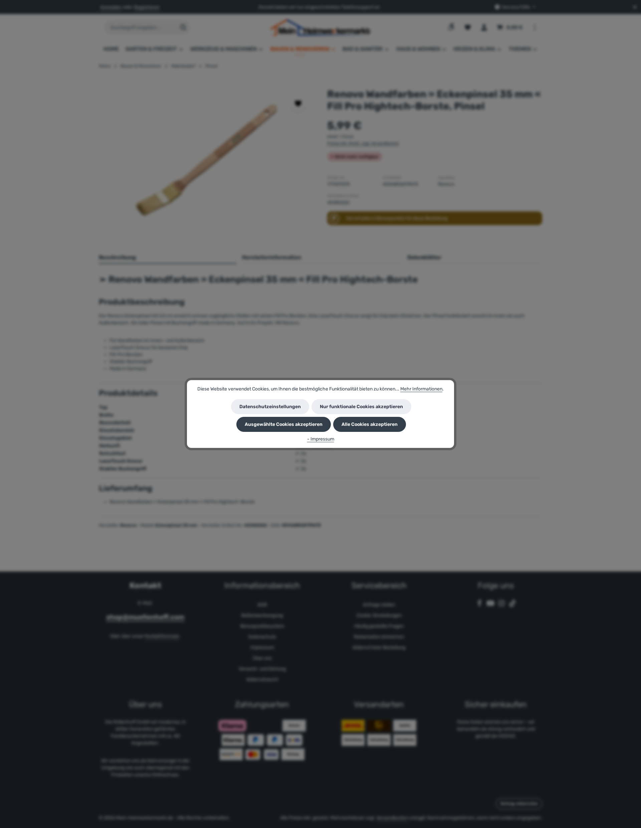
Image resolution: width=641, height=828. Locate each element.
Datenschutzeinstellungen (270, 406)
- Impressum (320, 439)
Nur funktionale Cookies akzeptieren (361, 406)
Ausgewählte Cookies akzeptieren (284, 424)
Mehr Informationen (421, 389)
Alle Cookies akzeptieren (370, 424)
